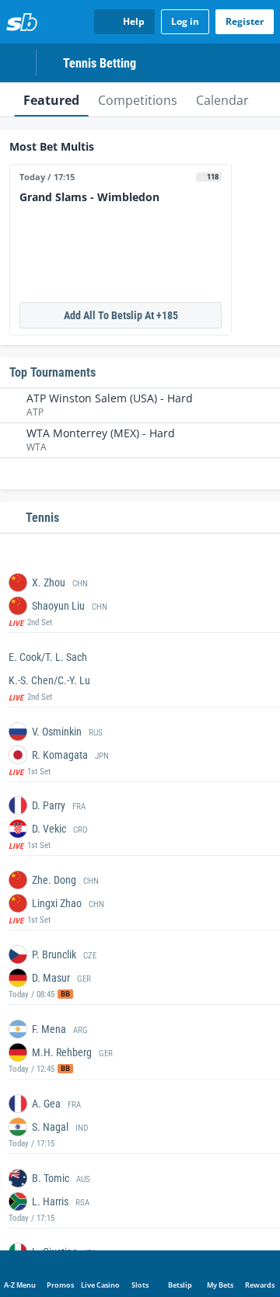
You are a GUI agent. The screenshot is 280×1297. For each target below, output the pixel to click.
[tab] (51, 99)
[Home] (21, 21)
